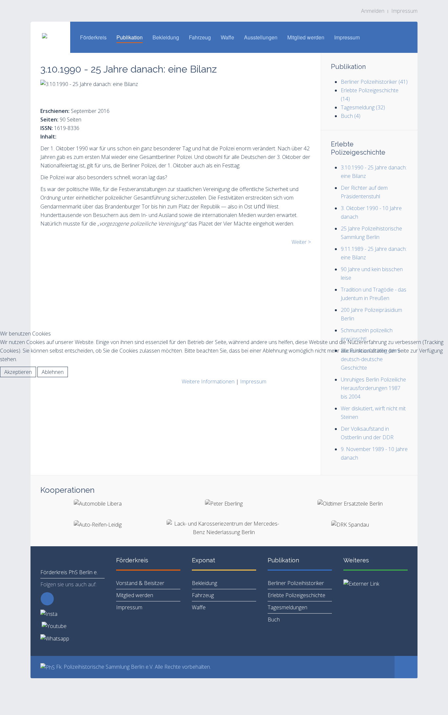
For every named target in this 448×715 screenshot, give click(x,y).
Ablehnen (53, 372)
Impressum (253, 381)
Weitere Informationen (208, 381)
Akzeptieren (18, 372)
